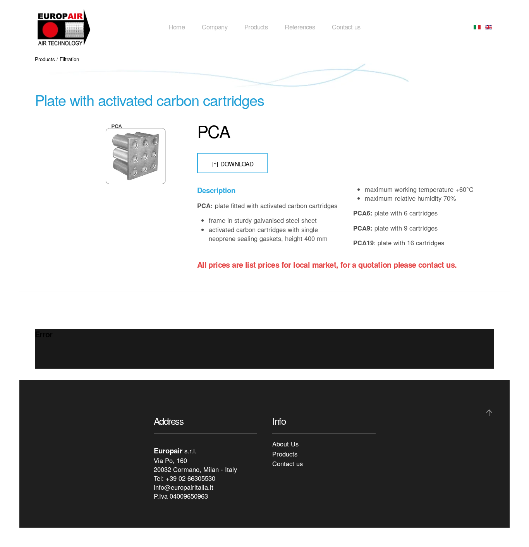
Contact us (346, 26)
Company (214, 26)
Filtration (69, 59)
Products (256, 26)
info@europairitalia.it (183, 487)
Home (177, 26)
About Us (285, 443)
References (300, 26)
